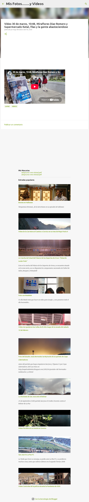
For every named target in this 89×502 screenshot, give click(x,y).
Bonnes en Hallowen (25, 202)
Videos (14, 106)
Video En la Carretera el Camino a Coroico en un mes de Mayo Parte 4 (43, 231)
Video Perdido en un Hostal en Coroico (32, 428)
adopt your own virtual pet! (31, 173)
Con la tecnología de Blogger (45, 499)
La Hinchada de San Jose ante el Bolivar (32, 397)
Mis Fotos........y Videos (25, 4)
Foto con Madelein (25, 295)
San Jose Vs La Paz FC (26, 455)
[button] (5, 34)
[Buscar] (86, 3)
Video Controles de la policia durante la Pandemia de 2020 (39, 486)
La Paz (7, 106)
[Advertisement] (44, 54)
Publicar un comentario (13, 125)
